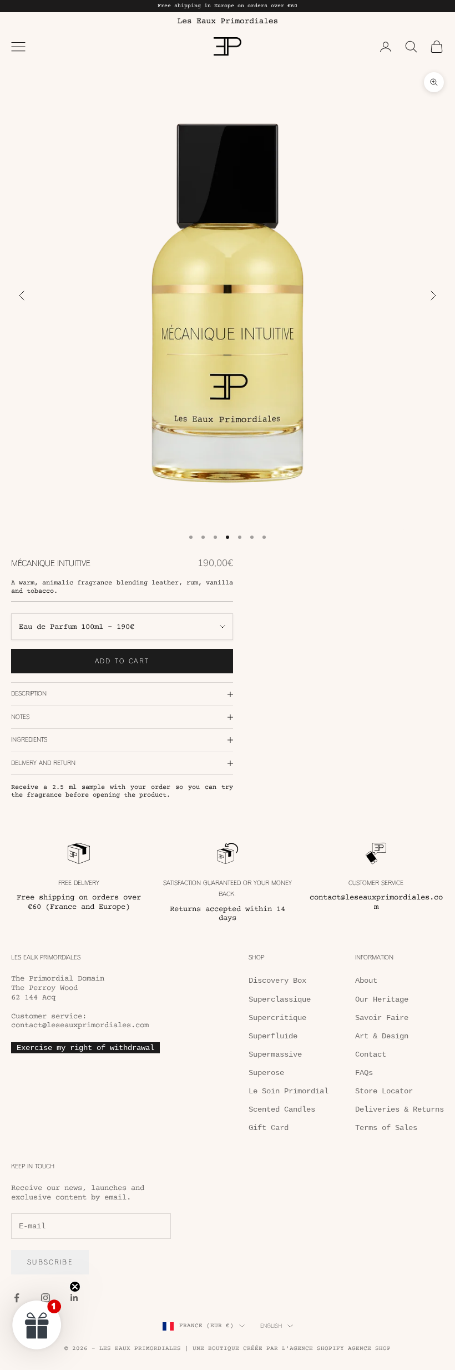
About (366, 980)
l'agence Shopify (313, 1349)
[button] (37, 1324)
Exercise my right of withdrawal (85, 1047)
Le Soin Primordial (288, 1091)
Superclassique (280, 999)
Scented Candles (282, 1109)
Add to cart (122, 661)
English (271, 1326)
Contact (370, 1054)
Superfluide (273, 1036)
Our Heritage (381, 999)
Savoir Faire (381, 1017)
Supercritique (277, 1017)
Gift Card (269, 1127)
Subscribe (50, 1262)
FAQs (364, 1072)
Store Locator (384, 1091)
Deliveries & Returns (399, 1109)
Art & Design (381, 1036)
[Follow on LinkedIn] (74, 1297)
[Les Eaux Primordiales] (227, 20)
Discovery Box (277, 980)
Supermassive (275, 1054)
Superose (266, 1072)
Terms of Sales (386, 1127)
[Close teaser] (74, 1286)
